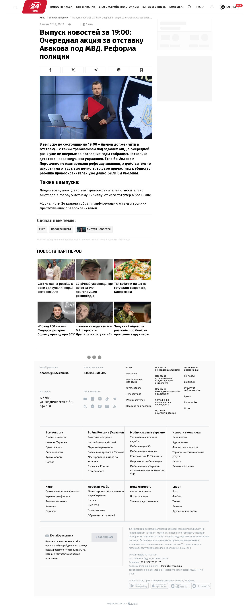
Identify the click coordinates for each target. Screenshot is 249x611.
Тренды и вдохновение (144, 501)
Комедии (51, 506)
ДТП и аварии (85, 6)
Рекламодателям (135, 400)
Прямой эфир (54, 447)
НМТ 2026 (93, 505)
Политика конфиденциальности (167, 368)
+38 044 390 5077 (95, 373)
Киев (43, 18)
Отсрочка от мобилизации (146, 461)
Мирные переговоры (100, 447)
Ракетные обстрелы (100, 437)
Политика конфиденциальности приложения (167, 391)
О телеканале (133, 388)
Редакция (131, 373)
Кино (49, 486)
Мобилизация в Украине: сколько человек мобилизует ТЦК (147, 470)
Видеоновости (54, 452)
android (139, 586)
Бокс (175, 491)
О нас (129, 367)
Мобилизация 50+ (140, 446)
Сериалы (51, 511)
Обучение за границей (101, 515)
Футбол (176, 496)
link (85, 399)
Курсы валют (180, 442)
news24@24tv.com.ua (54, 373)
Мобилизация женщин (143, 451)
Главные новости (56, 437)
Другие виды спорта (184, 511)
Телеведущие (133, 394)
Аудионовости (54, 457)
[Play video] (96, 107)
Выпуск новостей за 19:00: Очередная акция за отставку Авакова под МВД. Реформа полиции (112, 18)
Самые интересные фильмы (62, 491)
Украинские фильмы (58, 496)
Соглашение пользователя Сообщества (163, 402)
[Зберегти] (141, 70)
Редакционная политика (134, 380)
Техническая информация (191, 368)
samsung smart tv (201, 586)
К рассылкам (104, 537)
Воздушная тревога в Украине (106, 452)
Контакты (189, 376)
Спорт (176, 486)
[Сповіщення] (212, 6)
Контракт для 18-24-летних (146, 456)
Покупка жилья (139, 496)
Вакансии (189, 382)
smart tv (179, 586)
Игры (187, 408)
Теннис (176, 501)
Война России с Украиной (106, 432)
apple (159, 586)
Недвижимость (140, 486)
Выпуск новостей (59, 18)
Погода (50, 462)
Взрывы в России (98, 466)
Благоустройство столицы (119, 6)
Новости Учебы (99, 486)
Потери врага (96, 471)
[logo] (35, 7)
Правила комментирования (165, 412)
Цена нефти (179, 437)
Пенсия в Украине (183, 466)
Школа (92, 500)
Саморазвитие (96, 510)
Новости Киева (61, 6)
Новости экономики (186, 432)
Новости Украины (56, 442)
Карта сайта (190, 402)
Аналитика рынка (140, 491)
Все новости (54, 432)
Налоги (176, 461)
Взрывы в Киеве (154, 6)
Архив (187, 396)
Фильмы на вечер (56, 501)
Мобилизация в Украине (147, 432)
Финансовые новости (185, 447)
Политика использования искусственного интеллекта (164, 379)
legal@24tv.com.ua (171, 566)
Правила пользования (138, 406)
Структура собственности (192, 389)
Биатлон (177, 506)
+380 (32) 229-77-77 (150, 562)
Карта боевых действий (102, 442)
